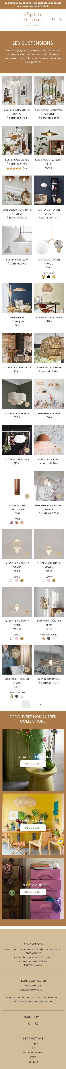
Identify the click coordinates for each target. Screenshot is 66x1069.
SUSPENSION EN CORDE (17, 367)
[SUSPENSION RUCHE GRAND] (17, 544)
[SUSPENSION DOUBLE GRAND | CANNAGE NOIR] (16, 696)
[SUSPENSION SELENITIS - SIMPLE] (49, 486)
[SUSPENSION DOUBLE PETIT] (49, 602)
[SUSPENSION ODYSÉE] (49, 348)
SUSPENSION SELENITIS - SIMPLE (49, 507)
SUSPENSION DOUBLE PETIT (49, 623)
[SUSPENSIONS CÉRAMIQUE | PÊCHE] (21, 522)
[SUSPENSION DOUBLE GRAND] (17, 660)
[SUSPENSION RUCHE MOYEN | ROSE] (48, 580)
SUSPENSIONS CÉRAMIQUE (17, 507)
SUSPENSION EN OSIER (49, 317)
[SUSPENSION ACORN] (17, 440)
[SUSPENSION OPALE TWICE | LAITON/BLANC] (53, 276)
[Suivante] (40, 704)
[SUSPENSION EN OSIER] (49, 298)
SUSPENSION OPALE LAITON (48, 212)
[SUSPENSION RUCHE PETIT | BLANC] (11, 638)
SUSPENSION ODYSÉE (49, 367)
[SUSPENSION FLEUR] (49, 394)
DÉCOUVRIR (33, 763)
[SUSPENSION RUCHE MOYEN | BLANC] (43, 580)
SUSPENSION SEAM (17, 259)
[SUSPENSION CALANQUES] (17, 298)
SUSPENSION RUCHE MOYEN (49, 565)
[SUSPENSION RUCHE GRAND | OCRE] (21, 580)
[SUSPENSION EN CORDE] (17, 348)
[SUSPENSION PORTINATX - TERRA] (17, 190)
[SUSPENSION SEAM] (17, 240)
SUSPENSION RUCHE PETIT (17, 623)
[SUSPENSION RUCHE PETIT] (17, 602)
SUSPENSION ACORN (17, 459)
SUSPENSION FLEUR (49, 413)
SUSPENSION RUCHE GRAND (17, 565)
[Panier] (60, 19)
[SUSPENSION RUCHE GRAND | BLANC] (11, 580)
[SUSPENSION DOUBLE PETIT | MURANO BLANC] (53, 638)
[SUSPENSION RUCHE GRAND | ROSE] (16, 580)
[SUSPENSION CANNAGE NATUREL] (49, 91)
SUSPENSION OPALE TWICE (48, 261)
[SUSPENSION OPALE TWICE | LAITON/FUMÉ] (43, 276)
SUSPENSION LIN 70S (17, 160)
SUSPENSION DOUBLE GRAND (17, 681)
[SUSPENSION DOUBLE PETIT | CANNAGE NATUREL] (43, 638)
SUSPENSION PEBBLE (17, 413)
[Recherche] (53, 19)
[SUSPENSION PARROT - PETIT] (49, 140)
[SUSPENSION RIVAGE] (49, 660)
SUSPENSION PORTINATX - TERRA (17, 212)
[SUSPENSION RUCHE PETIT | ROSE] (16, 638)
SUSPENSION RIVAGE (49, 679)
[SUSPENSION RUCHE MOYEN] (49, 544)
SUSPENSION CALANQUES (17, 319)
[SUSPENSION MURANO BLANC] (17, 91)
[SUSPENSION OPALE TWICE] (49, 240)
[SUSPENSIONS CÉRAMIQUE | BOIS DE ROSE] (11, 522)
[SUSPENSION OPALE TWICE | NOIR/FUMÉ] (48, 276)
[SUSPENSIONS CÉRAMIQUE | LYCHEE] (16, 522)
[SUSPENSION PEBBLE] (17, 394)
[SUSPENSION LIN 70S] (17, 140)
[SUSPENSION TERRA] (49, 440)
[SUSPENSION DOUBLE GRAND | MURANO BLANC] (21, 696)
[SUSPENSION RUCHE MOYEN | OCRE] (53, 580)
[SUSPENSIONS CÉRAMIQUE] (17, 486)
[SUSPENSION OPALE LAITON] (49, 190)
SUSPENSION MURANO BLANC (17, 112)
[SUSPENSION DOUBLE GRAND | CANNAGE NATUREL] (11, 696)
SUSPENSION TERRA (48, 459)
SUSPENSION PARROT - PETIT (48, 162)
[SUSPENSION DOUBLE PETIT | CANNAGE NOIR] (48, 638)
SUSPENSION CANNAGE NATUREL (49, 112)
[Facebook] (29, 1023)
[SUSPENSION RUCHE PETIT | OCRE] (21, 638)
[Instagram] (36, 1023)
